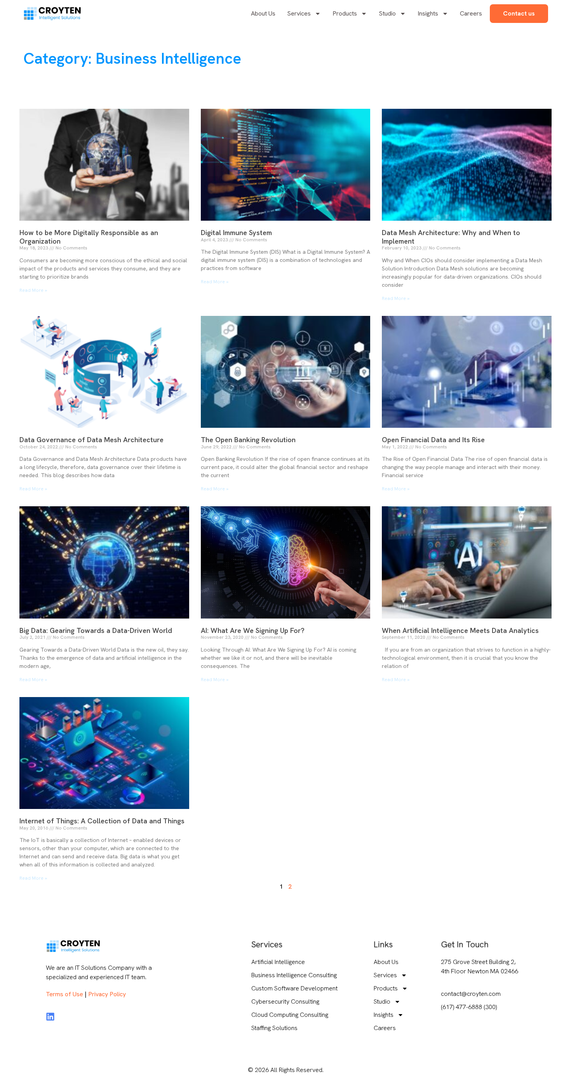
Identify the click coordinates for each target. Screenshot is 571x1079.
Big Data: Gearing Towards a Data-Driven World (95, 630)
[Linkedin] (50, 1016)
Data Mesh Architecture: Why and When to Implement (451, 237)
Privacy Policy (107, 994)
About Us (263, 13)
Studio (387, 13)
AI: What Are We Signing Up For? (253, 630)
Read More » (33, 290)
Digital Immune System (236, 232)
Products (345, 13)
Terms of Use (64, 994)
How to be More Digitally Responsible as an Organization (88, 237)
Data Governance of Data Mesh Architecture (91, 439)
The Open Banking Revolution (248, 439)
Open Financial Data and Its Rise (433, 439)
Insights (428, 13)
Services (299, 13)
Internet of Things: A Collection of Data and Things (102, 820)
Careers (471, 13)
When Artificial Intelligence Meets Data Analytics (460, 630)
